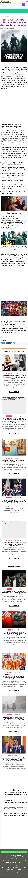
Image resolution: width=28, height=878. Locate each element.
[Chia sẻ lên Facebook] (7, 343)
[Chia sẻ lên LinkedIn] (11, 343)
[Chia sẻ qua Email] (2, 343)
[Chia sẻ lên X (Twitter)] (4, 343)
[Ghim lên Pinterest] (9, 343)
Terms (13, 865)
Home (2, 16)
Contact (19, 865)
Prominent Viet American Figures (17, 856)
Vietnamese (6, 16)
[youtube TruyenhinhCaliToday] (26, 2)
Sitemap (8, 865)
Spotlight (13, 855)
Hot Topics (7, 855)
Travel (14, 858)
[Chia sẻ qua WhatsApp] (14, 343)
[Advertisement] (14, 107)
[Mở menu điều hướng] (26, 11)
